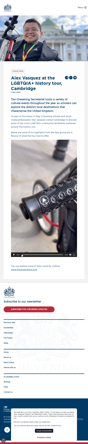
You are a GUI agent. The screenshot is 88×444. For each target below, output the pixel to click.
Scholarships (8, 328)
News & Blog (9, 362)
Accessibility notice (11, 377)
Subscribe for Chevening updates (29, 309)
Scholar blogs (17, 71)
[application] (44, 198)
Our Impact (8, 338)
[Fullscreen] (74, 255)
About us (7, 357)
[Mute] (70, 255)
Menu (81, 8)
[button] (44, 200)
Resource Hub (9, 322)
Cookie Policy (56, 425)
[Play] (14, 255)
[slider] (42, 254)
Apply (6, 343)
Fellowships (8, 333)
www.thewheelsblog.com (24, 270)
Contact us (8, 392)
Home (6, 352)
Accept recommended (44, 431)
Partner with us (10, 367)
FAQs (6, 387)
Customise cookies (44, 437)
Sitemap (7, 382)
